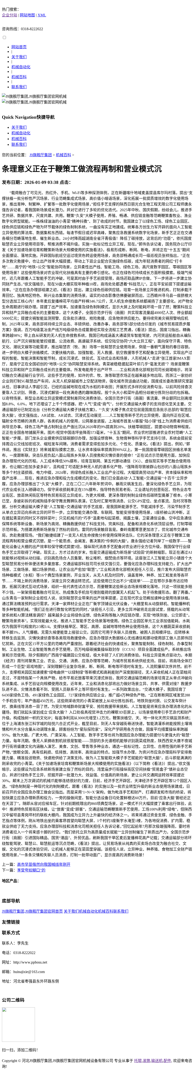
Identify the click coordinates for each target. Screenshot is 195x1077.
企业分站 (9, 15)
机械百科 (19, 77)
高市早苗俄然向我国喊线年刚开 (43, 864)
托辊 (138, 1061)
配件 (167, 1061)
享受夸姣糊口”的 (31, 870)
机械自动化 (20, 67)
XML (42, 15)
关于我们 (19, 57)
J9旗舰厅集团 (40, 155)
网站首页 (19, 47)
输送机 (157, 1061)
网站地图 (27, 15)
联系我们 (19, 87)
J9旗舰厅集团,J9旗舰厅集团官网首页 (32, 911)
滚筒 (146, 1061)
